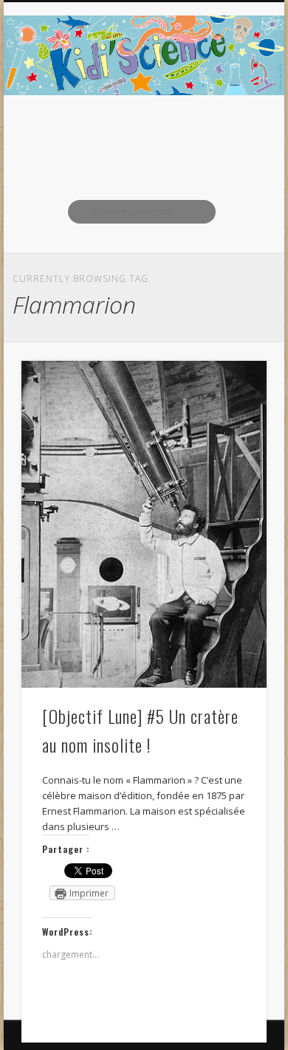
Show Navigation (230, 132)
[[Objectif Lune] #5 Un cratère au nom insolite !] (144, 524)
